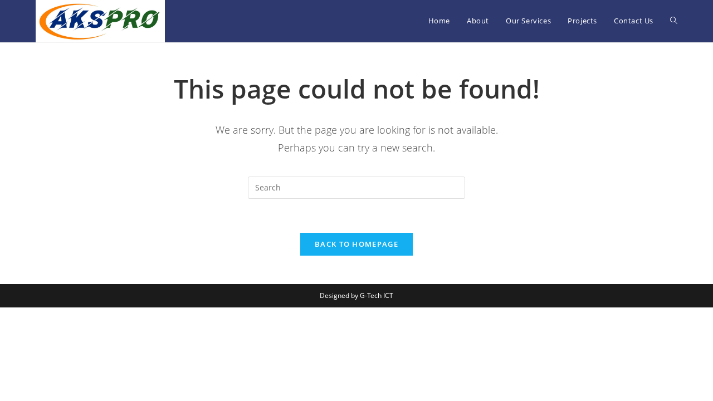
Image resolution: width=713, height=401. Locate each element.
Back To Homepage (356, 244)
